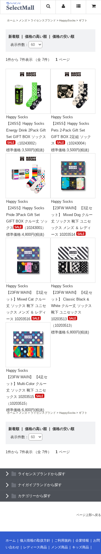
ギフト (83, 20)
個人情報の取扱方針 (35, 540)
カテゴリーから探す (34, 496)
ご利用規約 (62, 540)
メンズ (23, 20)
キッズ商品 (80, 547)
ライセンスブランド (43, 20)
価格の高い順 (36, 36)
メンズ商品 (59, 547)
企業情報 (82, 540)
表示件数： (19, 45)
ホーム (11, 20)
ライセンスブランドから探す (41, 474)
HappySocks (67, 20)
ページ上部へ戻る (88, 515)
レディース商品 (35, 547)
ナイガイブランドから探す (40, 485)
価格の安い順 (63, 36)
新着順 (14, 36)
